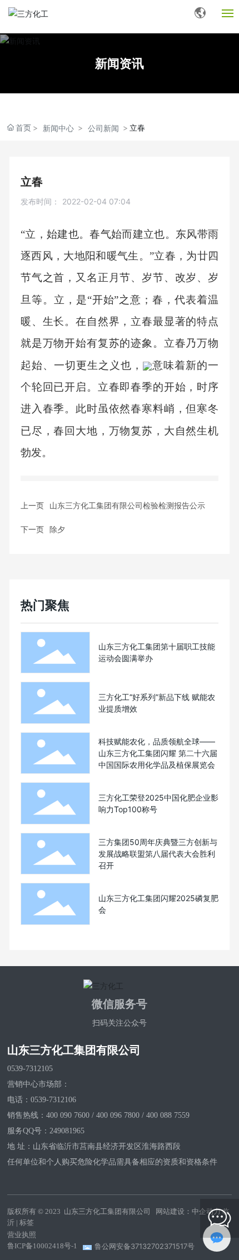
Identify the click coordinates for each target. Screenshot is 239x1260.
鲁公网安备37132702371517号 (144, 1246)
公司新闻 (103, 128)
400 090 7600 (67, 1115)
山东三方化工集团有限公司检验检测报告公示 (127, 505)
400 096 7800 (118, 1115)
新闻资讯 (119, 63)
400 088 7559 (168, 1115)
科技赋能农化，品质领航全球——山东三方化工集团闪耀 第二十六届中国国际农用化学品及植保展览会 (157, 753)
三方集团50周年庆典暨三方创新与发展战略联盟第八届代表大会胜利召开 (157, 853)
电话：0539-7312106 (41, 1100)
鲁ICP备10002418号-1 (42, 1246)
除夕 (57, 529)
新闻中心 (58, 128)
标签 (26, 1222)
